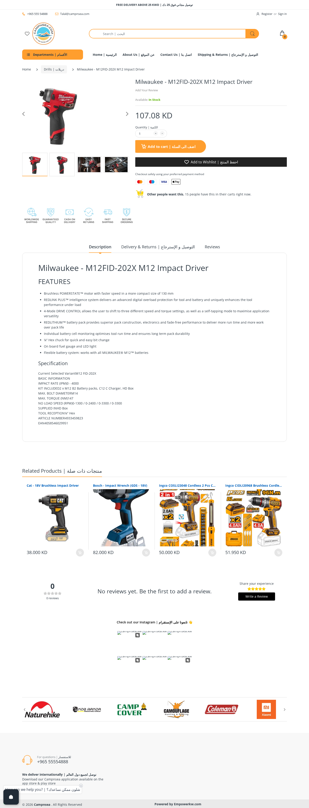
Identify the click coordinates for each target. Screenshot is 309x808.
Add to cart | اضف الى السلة (171, 146)
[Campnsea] (43, 33)
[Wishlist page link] (27, 33)
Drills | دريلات (54, 69)
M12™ (129, 352)
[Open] (11, 797)
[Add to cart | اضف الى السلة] (80, 553)
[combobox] (173, 33)
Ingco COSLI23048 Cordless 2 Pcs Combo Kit (187, 485)
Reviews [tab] (212, 246)
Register (267, 14)
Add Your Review (146, 90)
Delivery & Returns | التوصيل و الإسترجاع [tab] (158, 246)
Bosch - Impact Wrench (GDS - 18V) (120, 485)
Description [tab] (100, 246)
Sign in (282, 14)
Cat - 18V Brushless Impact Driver (53, 485)
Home (26, 69)
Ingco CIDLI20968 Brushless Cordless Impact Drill (254, 485)
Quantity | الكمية (146, 127)
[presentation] (24, 709)
